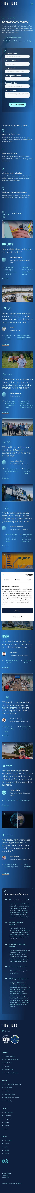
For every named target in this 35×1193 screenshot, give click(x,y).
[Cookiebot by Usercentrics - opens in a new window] (25, 575)
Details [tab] (17, 580)
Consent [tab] (6, 580)
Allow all (17, 611)
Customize (16, 616)
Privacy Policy (5, 1175)
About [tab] (29, 580)
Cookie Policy (5, 1177)
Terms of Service (6, 1173)
